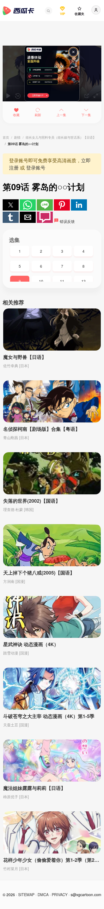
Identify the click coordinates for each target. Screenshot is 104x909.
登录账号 (35, 167)
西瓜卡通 (18, 10)
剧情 (17, 137)
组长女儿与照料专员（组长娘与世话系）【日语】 (61, 137)
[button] (48, 10)
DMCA (43, 894)
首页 (6, 137)
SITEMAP (26, 894)
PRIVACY (59, 894)
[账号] (96, 9)
